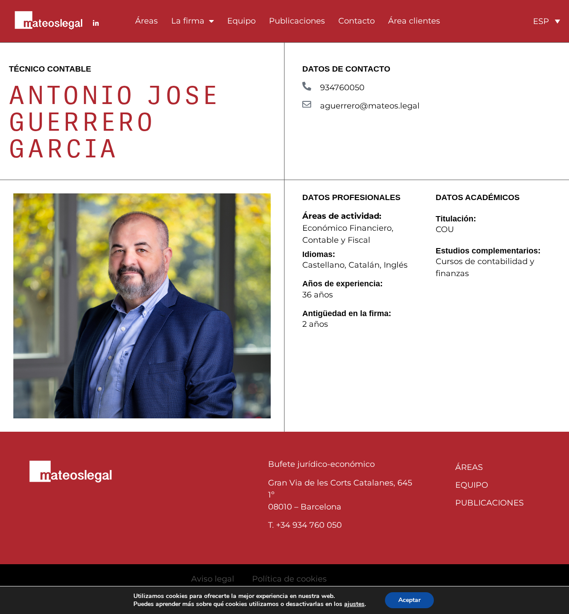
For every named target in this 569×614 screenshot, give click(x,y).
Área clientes (414, 21)
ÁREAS (469, 467)
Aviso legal (212, 579)
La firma (187, 21)
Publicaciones (297, 21)
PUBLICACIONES (489, 503)
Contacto (356, 21)
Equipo (241, 21)
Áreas (146, 21)
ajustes (354, 604)
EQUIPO (471, 485)
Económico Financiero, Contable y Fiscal (347, 234)
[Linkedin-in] (95, 23)
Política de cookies (289, 579)
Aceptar (409, 600)
